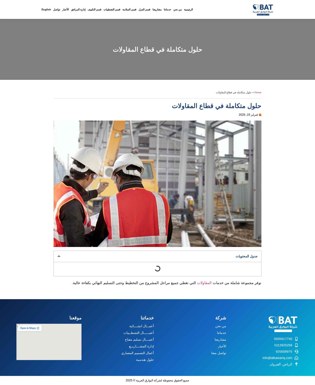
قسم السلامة (129, 9)
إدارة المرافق (78, 9)
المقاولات (205, 283)
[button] (58, 256)
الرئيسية (188, 9)
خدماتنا (167, 9)
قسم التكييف (94, 9)
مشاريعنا (157, 9)
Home (257, 92)
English (46, 9)
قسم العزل (144, 9)
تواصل (56, 9)
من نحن (177, 9)
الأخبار (65, 9)
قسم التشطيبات (112, 9)
